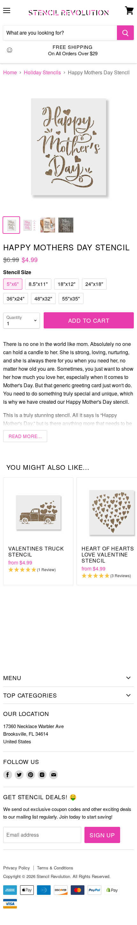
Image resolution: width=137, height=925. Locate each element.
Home (10, 72)
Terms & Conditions (55, 868)
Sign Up (102, 835)
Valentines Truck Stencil (36, 551)
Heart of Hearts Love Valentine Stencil (108, 554)
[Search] (125, 32)
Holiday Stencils (42, 72)
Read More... (25, 436)
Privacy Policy (16, 868)
